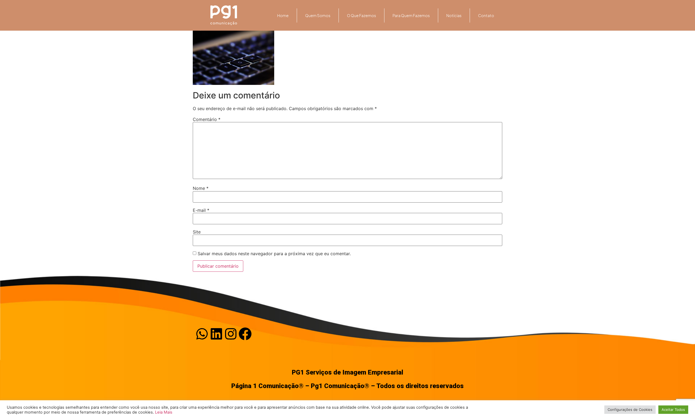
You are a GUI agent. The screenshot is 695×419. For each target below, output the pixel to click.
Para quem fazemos (411, 15)
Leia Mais (163, 412)
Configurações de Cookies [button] (630, 409)
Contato (486, 15)
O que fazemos (361, 15)
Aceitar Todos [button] (673, 409)
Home (283, 15)
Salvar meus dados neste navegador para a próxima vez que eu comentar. (274, 253)
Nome (200, 188)
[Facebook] (245, 333)
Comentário (206, 119)
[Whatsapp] (201, 333)
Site (197, 232)
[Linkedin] (216, 333)
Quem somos (317, 15)
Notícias (454, 15)
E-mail (201, 210)
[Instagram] (230, 333)
